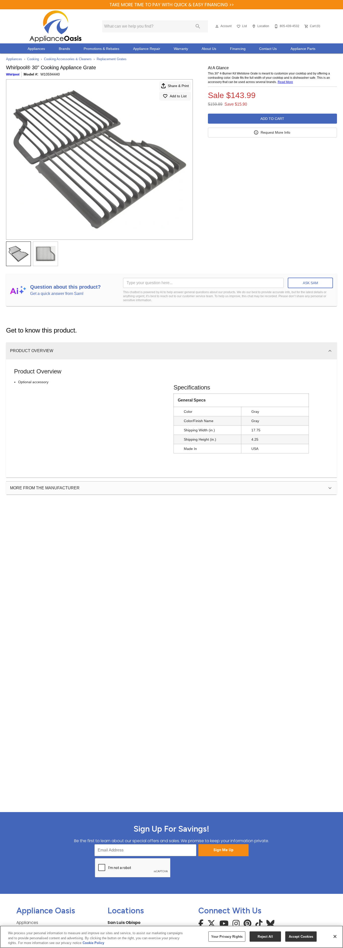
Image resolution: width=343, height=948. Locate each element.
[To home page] (55, 26)
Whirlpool (12, 74)
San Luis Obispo (124, 922)
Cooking (33, 59)
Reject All (265, 936)
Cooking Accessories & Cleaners (68, 59)
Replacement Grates (112, 59)
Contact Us (268, 49)
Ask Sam (310, 283)
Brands (64, 49)
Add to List (178, 96)
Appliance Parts (303, 49)
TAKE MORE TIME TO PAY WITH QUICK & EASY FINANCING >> (171, 5)
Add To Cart (272, 119)
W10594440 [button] (50, 74)
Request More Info (275, 132)
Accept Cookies (301, 936)
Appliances (36, 49)
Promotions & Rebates (101, 49)
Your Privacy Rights (227, 936)
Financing (238, 49)
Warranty (181, 49)
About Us (209, 49)
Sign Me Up (223, 850)
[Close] (334, 936)
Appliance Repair (146, 49)
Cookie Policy (93, 943)
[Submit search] (198, 26)
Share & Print (178, 86)
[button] (217, 26)
